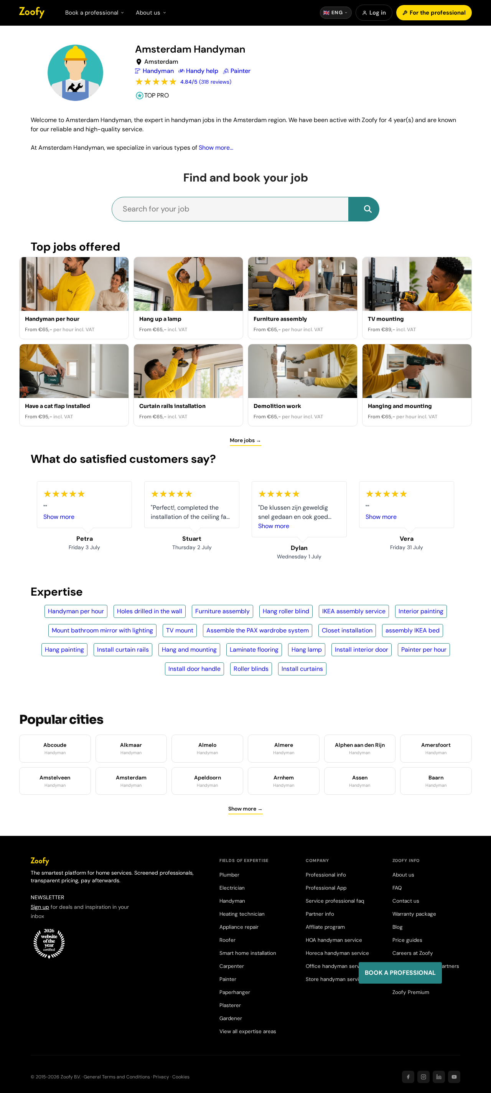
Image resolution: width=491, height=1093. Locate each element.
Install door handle (194, 669)
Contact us (405, 901)
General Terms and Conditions (117, 1077)
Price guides (407, 940)
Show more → (245, 808)
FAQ (397, 888)
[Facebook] (408, 1077)
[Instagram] (423, 1077)
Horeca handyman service (337, 953)
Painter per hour (424, 650)
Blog (397, 927)
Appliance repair (239, 927)
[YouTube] (454, 1077)
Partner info (320, 914)
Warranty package (414, 914)
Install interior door (361, 650)
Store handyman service (335, 979)
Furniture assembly (222, 611)
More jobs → (245, 440)
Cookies (180, 1077)
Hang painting (64, 650)
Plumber (229, 875)
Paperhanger (234, 992)
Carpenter (231, 966)
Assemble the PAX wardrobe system (257, 630)
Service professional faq (335, 901)
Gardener (230, 1018)
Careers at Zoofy (412, 953)
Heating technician (242, 914)
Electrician (232, 888)
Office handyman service (336, 966)
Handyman (232, 901)
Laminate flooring (254, 650)
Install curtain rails (123, 650)
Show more (58, 517)
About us (403, 875)
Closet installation (347, 630)
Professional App (326, 888)
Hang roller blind (286, 611)
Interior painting (421, 611)
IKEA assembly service (354, 611)
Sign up (40, 906)
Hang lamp (307, 650)
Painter (227, 979)
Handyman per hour (76, 611)
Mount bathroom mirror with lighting (102, 630)
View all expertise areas (247, 1031)
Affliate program (325, 927)
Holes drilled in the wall (149, 611)
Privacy (161, 1077)
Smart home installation (247, 953)
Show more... (216, 148)
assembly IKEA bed (413, 630)
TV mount (179, 630)
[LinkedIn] (439, 1077)
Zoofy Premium (410, 992)
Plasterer (230, 1005)
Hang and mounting (189, 650)
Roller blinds (251, 669)
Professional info (326, 875)
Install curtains (302, 669)
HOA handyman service (334, 940)
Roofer (227, 940)
